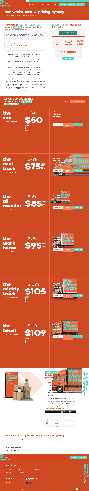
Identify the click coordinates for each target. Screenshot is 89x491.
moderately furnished (68, 45)
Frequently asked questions (13, 48)
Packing (82, 1)
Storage (75, 1)
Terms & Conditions (45, 489)
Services (41, 4)
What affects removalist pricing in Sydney (17, 45)
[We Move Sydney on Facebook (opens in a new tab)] (6, 482)
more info (78, 124)
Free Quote (8, 470)
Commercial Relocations (55, 1)
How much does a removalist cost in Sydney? (13, 439)
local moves (8, 472)
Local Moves (34, 1)
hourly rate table (22, 36)
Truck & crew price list (12, 44)
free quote (71, 4)
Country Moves (66, 1)
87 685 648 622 (28, 489)
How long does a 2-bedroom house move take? (14, 444)
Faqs (55, 4)
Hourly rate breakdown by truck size (15, 47)
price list (17, 36)
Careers (48, 4)
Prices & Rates (32, 4)
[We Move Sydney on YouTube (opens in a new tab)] (9, 482)
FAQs (28, 36)
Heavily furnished (80, 44)
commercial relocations (23, 470)
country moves (21, 472)
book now (63, 4)
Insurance (59, 489)
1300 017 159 (80, 4)
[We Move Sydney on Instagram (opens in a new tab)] (11, 482)
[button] (88, 4)
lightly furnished (57, 45)
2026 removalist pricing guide (59, 405)
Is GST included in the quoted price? (11, 450)
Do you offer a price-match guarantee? (12, 447)
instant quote (68, 124)
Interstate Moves (43, 1)
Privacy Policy (53, 489)
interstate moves (39, 469)
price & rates (38, 470)
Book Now (8, 469)
